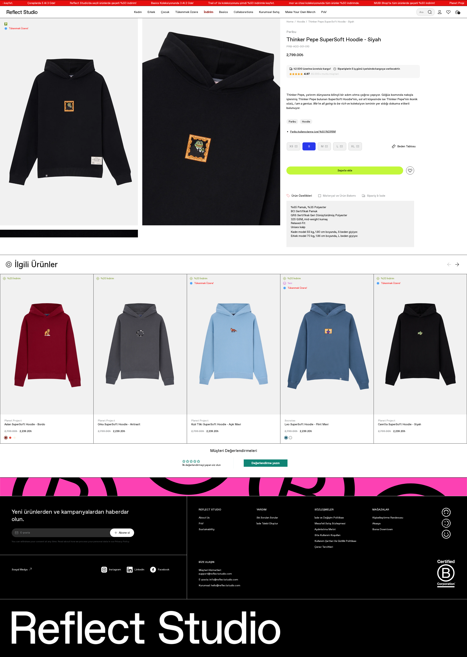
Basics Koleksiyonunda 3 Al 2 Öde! (159, 3)
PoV (324, 12)
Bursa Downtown (382, 529)
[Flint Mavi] (286, 437)
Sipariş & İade (376, 196)
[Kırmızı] (10, 437)
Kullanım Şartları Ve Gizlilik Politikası (335, 541)
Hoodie (301, 21)
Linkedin (139, 569)
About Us (204, 517)
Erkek (151, 12)
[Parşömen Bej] (14, 437)
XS (295, 147)
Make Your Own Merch (300, 12)
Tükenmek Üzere (186, 12)
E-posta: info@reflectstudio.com (218, 579)
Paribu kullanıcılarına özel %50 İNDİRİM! (313, 131)
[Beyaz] (290, 437)
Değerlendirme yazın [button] (266, 463)
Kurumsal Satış (269, 12)
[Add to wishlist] (410, 170)
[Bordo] (5, 437)
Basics (223, 12)
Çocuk (165, 12)
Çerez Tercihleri (323, 546)
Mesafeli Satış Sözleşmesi (329, 523)
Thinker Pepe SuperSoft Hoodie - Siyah (331, 21)
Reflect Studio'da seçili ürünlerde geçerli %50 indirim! (90, 3)
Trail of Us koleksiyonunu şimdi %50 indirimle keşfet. (228, 3)
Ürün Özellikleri (302, 196)
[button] (425, 12)
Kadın (138, 12)
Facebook (163, 569)
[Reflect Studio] (22, 12)
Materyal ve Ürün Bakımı (339, 196)
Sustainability (207, 529)
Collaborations (243, 12)
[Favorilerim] (448, 12)
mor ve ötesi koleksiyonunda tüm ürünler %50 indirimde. (311, 3)
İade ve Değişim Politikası (329, 517)
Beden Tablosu (406, 146)
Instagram (115, 569)
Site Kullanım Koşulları (327, 535)
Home (290, 21)
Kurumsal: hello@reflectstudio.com (219, 585)
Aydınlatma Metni (324, 529)
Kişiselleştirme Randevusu (387, 517)
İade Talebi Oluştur (267, 523)
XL (356, 147)
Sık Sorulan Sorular (267, 517)
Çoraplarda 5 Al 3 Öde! (28, 3)
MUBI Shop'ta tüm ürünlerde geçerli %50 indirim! (391, 3)
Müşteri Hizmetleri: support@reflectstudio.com (215, 571)
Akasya (376, 523)
